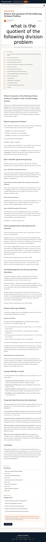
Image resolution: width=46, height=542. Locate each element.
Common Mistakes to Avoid (12, 82)
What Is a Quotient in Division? (12, 57)
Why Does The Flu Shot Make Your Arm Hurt (13, 503)
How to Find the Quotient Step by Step (14, 60)
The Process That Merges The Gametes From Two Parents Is (17, 511)
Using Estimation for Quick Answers (13, 80)
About (17, 539)
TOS (33, 539)
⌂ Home (25, 1)
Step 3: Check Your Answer (12, 66)
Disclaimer (25, 539)
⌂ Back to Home (8, 524)
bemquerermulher (6, 1)
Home (13, 539)
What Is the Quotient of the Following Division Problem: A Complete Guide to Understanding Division (24, 55)
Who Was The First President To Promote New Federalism (16, 508)
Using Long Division (10, 78)
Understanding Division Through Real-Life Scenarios (17, 71)
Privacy (30, 539)
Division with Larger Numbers (12, 75)
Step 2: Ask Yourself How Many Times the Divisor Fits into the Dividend (20, 64)
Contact (20, 539)
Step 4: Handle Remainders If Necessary (14, 69)
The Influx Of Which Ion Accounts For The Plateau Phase (16, 500)
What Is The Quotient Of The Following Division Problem (27, 516)
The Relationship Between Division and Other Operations (17, 73)
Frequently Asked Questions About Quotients (15, 85)
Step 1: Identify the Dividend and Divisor (14, 62)
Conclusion (9, 87)
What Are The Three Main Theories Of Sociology (14, 506)
